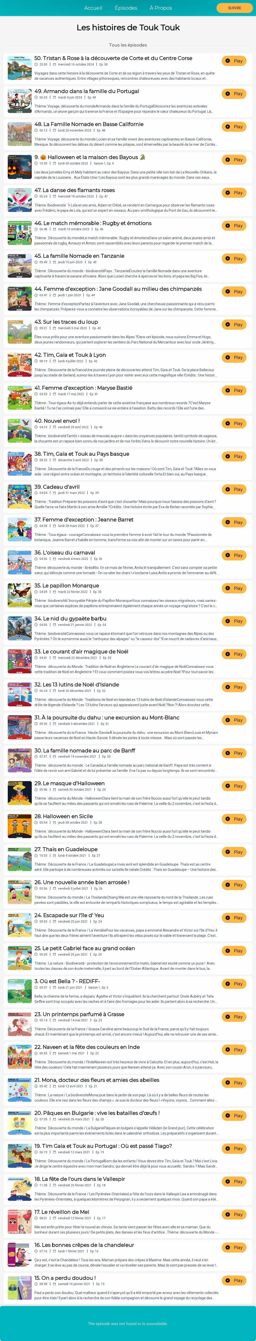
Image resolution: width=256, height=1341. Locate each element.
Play (238, 60)
